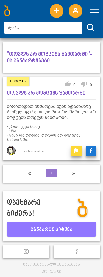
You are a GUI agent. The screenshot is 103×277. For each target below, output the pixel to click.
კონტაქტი (51, 272)
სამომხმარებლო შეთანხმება (51, 264)
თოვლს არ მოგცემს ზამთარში (46, 93)
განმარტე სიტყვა (51, 230)
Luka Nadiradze (32, 151)
